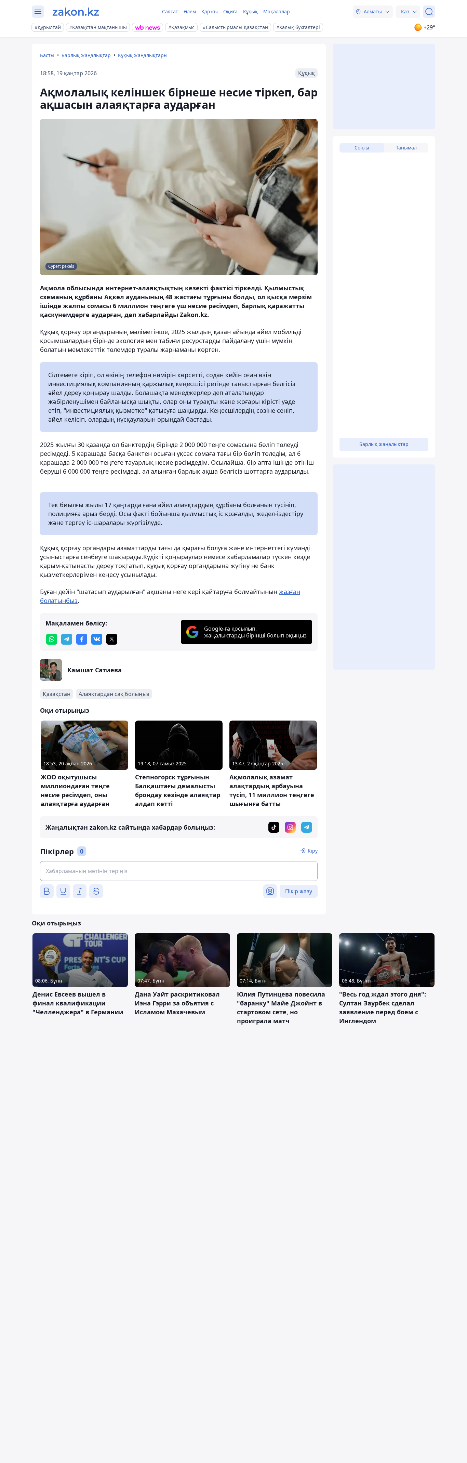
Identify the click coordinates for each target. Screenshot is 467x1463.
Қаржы (209, 11)
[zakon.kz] (75, 12)
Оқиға (230, 11)
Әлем (190, 11)
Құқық (250, 11)
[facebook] (82, 639)
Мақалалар (276, 11)
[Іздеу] (429, 11)
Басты (47, 55)
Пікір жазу (298, 891)
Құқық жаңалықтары (143, 55)
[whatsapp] (51, 639)
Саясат (170, 11)
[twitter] (112, 639)
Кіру (313, 850)
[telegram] (67, 639)
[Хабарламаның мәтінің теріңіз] (179, 871)
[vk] (97, 639)
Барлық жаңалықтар (86, 55)
